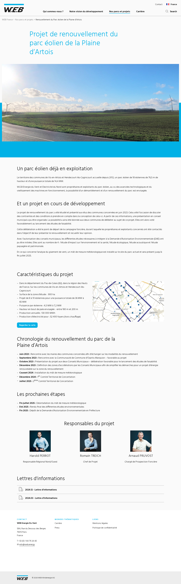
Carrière (140, 11)
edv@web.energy (27, 544)
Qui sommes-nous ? (53, 11)
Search (172, 11)
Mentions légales (100, 523)
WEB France (7, 19)
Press (57, 528)
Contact (158, 4)
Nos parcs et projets (119, 11)
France (173, 4)
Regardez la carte (27, 325)
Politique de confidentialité (104, 528)
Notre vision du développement (86, 11)
